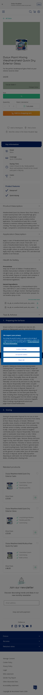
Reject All (22, 360)
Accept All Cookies (21, 354)
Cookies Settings (21, 349)
